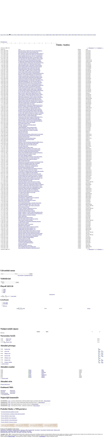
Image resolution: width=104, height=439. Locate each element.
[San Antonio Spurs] (84, 34)
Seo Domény (37, 430)
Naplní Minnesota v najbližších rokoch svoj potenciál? (28, 197)
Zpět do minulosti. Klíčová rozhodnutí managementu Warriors (30, 66)
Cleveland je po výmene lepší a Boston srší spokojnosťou (29, 150)
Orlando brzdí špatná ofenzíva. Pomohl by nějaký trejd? (28, 179)
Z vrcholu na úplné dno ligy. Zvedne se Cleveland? (28, 130)
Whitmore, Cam (8, 357)
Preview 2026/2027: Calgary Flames (8, 415)
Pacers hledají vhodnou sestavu (24, 123)
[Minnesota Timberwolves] (56, 34)
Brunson (43, 377)
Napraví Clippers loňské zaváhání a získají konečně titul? (29, 71)
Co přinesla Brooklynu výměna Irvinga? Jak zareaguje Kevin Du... (31, 62)
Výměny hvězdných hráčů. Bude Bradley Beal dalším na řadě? (30, 77)
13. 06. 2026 (5, 303)
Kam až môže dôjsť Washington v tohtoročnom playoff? (29, 247)
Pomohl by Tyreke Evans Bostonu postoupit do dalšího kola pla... (30, 142)
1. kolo (4, 289)
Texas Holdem (43, 430)
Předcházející (91, 47)
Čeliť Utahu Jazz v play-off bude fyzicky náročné (27, 169)
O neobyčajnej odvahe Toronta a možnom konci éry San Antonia (30, 134)
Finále (4, 292)
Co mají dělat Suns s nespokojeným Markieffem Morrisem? (29, 221)
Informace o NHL (24, 430)
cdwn (9, 400)
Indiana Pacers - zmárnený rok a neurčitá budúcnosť (28, 165)
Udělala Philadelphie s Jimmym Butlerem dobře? (27, 127)
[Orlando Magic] (69, 34)
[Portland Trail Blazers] (78, 34)
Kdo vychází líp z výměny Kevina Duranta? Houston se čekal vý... (31, 53)
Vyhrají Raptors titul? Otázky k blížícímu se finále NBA (29, 118)
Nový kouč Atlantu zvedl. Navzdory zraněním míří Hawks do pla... (31, 73)
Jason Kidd (3, 391)
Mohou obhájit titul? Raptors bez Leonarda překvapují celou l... (30, 99)
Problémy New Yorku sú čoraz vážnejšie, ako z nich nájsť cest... (30, 177)
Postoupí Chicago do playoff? (24, 201)
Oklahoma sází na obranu (23, 132)
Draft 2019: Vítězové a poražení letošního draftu (27, 115)
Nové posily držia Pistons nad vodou (25, 180)
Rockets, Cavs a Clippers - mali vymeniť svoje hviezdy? (29, 205)
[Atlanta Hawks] (4, 34)
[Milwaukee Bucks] (53, 34)
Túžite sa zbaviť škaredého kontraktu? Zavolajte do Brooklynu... (30, 152)
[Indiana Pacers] (37, 34)
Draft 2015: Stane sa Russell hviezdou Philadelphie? (28, 236)
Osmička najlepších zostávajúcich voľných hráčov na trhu (29, 148)
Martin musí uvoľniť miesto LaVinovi (25, 217)
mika (9, 405)
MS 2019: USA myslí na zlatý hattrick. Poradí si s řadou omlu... (30, 110)
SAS (8, 296)
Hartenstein (43, 372)
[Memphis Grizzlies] (47, 34)
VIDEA (41, 43)
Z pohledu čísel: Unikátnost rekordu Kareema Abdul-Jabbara (29, 61)
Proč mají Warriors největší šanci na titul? (26, 167)
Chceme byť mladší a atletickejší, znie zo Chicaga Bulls (28, 191)
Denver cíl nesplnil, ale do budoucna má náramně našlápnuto (29, 119)
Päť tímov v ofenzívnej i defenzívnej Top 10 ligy (27, 208)
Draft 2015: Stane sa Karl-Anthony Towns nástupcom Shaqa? (30, 234)
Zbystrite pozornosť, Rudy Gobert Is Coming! (27, 153)
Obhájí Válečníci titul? (22, 216)
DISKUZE (27, 43)
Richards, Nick (7, 359)
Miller (42, 369)
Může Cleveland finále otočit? (24, 160)
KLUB (44, 43)
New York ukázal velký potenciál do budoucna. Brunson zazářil (30, 58)
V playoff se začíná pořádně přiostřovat (25, 242)
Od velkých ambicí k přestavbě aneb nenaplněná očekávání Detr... (30, 90)
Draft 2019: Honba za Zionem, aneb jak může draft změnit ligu (30, 120)
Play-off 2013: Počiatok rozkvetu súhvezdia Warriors (28, 151)
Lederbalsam (10, 431)
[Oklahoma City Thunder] (66, 34)
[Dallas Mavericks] (15, 34)
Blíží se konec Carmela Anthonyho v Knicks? (27, 200)
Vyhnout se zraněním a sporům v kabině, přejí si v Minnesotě (29, 89)
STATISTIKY (22, 43)
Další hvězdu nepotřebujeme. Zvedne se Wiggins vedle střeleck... (30, 97)
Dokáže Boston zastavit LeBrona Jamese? (26, 139)
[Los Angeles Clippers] (40, 34)
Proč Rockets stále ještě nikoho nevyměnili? (26, 210)
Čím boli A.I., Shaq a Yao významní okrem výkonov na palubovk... (31, 184)
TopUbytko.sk (3, 430)
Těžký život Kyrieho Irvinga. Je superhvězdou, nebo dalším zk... (30, 102)
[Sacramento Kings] (81, 34)
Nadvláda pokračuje (22, 140)
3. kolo (4, 291)
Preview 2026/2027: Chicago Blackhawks (9, 420)
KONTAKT (53, 43)
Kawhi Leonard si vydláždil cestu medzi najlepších (28, 172)
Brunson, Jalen (9, 342)
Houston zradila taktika (22, 243)
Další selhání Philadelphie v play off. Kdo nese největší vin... (29, 81)
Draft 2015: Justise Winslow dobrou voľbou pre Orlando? (29, 230)
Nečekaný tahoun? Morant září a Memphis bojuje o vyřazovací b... (31, 101)
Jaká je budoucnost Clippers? (23, 206)
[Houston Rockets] (28, 34)
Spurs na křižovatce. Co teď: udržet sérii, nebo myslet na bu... (30, 95)
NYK (1, 296)
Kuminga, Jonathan (8, 362)
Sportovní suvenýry (16, 430)
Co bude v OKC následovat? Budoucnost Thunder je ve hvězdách (31, 112)
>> (102, 47)
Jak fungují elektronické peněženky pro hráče (9, 411)
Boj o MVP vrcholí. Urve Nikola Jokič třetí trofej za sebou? (29, 60)
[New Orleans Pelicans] (59, 34)
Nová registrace (21, 275)
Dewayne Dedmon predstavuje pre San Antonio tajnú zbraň (29, 173)
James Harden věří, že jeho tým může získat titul (27, 144)
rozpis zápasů (13, 296)
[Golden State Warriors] (24, 34)
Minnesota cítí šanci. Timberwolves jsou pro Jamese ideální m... (30, 50)
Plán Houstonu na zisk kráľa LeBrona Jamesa (27, 138)
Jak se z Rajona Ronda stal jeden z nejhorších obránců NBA (29, 202)
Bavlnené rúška (31, 430)
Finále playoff (52, 294)
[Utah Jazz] (91, 34)
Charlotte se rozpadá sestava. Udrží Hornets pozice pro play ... (30, 75)
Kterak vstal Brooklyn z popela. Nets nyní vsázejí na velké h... (30, 114)
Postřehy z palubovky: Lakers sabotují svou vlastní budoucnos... (30, 213)
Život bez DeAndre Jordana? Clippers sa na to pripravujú (29, 135)
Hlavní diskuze (47, 400)
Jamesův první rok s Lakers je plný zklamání (26, 122)
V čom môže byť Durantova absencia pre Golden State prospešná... (31, 171)
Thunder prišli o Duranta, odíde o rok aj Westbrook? (28, 189)
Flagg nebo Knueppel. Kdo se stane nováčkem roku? (28, 52)
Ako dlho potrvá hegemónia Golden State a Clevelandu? (29, 163)
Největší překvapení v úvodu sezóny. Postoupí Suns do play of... (30, 105)
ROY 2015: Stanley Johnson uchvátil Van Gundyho (28, 218)
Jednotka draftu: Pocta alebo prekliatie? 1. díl (26, 229)
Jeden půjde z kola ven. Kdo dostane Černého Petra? (28, 143)
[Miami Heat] (50, 34)
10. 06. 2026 (5, 302)
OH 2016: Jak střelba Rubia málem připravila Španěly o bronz (30, 185)
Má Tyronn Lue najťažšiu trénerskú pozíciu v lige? (28, 164)
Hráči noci (5, 305)
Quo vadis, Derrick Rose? (23, 146)
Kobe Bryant (3, 390)
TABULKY (17, 43)
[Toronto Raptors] (87, 34)
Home (1, 34)
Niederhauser (44, 374)
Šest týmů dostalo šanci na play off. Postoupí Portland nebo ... (30, 83)
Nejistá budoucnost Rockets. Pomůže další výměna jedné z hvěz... (30, 79)
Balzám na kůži (57, 430)
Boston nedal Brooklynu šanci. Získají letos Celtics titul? (29, 67)
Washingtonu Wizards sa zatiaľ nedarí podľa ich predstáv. (29, 181)
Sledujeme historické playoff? (24, 136)
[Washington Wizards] (94, 34)
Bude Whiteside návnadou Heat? (24, 240)
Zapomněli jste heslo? (28, 275)
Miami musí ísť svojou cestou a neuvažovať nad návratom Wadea (30, 161)
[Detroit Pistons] (21, 34)
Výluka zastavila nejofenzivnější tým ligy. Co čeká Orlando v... (30, 87)
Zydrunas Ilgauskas (4, 393)
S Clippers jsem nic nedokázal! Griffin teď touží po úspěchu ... (30, 108)
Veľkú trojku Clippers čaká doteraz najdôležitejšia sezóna (29, 188)
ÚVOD (2, 43)
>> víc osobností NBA (5, 394)
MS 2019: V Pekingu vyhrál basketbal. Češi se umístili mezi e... (30, 106)
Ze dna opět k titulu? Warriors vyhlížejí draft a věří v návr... (29, 91)
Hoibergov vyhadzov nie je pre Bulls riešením (27, 124)
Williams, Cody (7, 353)
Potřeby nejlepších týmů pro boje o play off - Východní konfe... (30, 56)
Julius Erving (12, 390)
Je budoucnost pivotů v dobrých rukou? (25, 209)
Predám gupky (16, 431)
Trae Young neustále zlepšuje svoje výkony (26, 103)
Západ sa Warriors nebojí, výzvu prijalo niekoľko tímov (28, 157)
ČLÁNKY (9, 43)
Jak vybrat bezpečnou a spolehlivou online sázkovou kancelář (13, 413)
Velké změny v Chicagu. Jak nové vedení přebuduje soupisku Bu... (31, 85)
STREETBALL (48, 43)
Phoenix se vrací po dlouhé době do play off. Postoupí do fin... (30, 74)
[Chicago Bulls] (34, 34)
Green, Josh (7, 351)
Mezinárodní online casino (5, 432)
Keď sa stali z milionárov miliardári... (25, 155)
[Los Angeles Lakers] (43, 34)
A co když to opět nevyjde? (23, 193)
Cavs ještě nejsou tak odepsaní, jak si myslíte (26, 192)
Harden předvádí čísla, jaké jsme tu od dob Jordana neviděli (29, 183)
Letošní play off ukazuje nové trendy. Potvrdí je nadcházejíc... (30, 78)
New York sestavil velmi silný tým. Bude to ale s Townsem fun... (30, 54)
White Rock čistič (3, 431)
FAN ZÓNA (37, 43)
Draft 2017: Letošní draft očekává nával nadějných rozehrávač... (30, 168)
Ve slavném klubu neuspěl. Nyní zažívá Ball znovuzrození (29, 86)
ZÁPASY (13, 43)
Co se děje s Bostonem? (22, 126)
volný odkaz (28, 431)
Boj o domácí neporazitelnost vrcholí (25, 198)
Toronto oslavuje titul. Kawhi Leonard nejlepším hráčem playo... (30, 116)
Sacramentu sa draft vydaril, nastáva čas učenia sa (27, 159)
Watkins (43, 375)
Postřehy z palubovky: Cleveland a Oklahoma (27, 214)
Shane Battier (12, 393)
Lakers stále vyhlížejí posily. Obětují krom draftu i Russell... (29, 63)
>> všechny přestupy (5, 363)
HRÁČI (5, 43)
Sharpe (42, 371)
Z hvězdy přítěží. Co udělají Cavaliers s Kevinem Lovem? (29, 70)
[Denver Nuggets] (18, 34)
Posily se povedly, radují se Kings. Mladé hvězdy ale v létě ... (30, 93)
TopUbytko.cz (9, 430)
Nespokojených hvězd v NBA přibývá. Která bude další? (29, 69)
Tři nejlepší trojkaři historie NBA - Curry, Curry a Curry (29, 204)
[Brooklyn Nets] (9, 34)
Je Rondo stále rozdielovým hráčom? (25, 241)
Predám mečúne (23, 431)
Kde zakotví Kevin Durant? (23, 195)
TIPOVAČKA (32, 43)
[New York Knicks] (62, 34)
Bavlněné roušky (50, 430)
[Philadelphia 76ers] (72, 34)
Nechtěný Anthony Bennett (23, 222)
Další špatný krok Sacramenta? (24, 225)
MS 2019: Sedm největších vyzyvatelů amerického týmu (29, 107)
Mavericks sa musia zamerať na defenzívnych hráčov (28, 226)
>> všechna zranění (4, 378)
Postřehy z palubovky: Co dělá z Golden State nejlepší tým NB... (30, 212)
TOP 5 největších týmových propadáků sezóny (27, 246)
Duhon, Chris (8, 338)
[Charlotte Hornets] (31, 34)
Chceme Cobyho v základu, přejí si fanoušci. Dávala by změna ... (30, 94)
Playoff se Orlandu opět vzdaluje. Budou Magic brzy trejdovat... (30, 176)
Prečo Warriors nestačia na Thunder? (25, 196)
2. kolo (4, 290)
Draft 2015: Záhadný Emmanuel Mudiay (26, 237)
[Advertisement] (36, 8)
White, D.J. (8, 340)
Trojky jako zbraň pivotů (23, 131)
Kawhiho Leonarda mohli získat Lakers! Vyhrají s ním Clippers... (30, 111)
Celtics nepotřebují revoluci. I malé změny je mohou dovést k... (30, 65)
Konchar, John (7, 349)
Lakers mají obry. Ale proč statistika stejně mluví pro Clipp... (29, 98)
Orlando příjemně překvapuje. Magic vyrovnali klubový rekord (30, 57)
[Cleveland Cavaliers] (12, 34)
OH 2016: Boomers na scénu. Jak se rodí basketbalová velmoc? (30, 187)
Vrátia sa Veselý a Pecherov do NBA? (25, 220)
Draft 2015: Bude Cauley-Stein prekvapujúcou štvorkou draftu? (30, 233)
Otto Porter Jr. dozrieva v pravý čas (25, 245)
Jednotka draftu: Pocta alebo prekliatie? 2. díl (26, 228)
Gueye (42, 373)
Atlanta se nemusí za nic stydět (24, 238)
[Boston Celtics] (7, 34)
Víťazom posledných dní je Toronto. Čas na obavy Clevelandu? (30, 175)
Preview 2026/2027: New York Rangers (8, 417)
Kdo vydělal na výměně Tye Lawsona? (25, 224)
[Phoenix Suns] (75, 34)
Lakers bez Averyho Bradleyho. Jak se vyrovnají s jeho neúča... (30, 82)
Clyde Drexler (12, 391)
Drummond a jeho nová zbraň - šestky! (25, 147)
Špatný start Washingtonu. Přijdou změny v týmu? (27, 128)
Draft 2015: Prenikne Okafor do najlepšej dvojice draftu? (29, 232)
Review (88, 308)
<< (87, 47)
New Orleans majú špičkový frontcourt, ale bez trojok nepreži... (30, 156)
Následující (100, 47)
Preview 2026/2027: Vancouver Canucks (9, 422)
